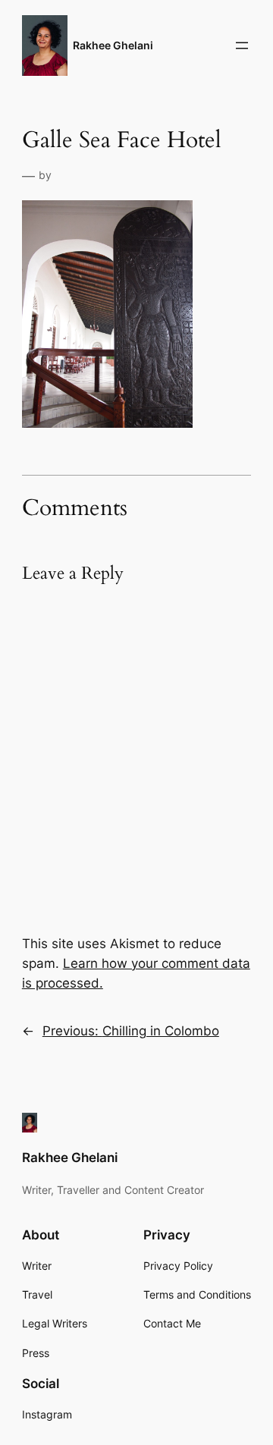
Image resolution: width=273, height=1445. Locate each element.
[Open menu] (242, 45)
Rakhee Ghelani (113, 45)
